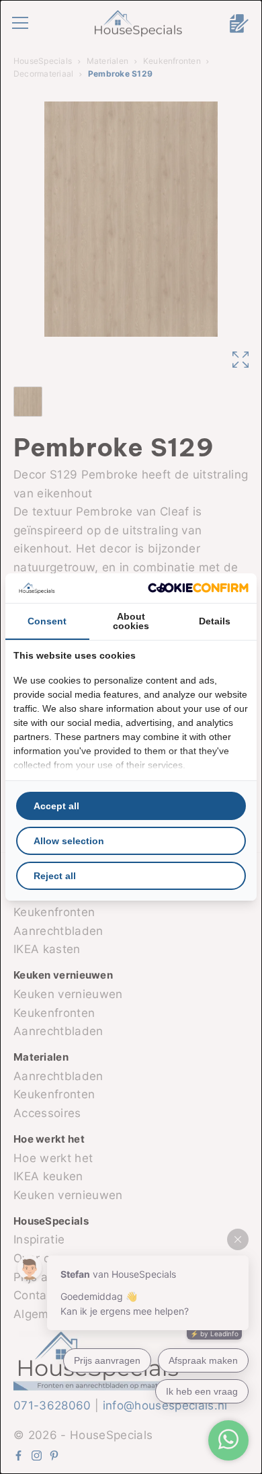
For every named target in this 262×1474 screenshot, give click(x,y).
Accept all (56, 806)
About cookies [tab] (131, 621)
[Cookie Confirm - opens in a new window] (198, 588)
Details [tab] (214, 621)
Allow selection (69, 840)
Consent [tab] (47, 621)
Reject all (55, 875)
